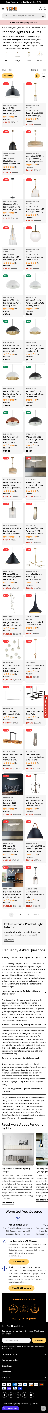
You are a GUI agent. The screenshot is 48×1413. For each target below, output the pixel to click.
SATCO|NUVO (31, 663)
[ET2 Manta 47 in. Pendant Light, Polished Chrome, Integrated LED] (12, 830)
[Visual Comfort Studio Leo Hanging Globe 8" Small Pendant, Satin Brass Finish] (35, 236)
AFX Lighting (31, 525)
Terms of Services (34, 1346)
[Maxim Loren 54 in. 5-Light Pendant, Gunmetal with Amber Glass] (12, 738)
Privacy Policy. (7, 1349)
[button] (3, 22)
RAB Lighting (8, 297)
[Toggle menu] (3, 8)
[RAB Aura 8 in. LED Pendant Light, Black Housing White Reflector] (35, 375)
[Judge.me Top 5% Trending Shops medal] (34, 1309)
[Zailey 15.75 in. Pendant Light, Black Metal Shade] (12, 92)
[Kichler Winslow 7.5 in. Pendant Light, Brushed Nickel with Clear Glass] (12, 512)
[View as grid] (37, 76)
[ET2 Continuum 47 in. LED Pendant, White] (12, 695)
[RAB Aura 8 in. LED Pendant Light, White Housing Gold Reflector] (35, 329)
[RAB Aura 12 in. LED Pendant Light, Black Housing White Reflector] (35, 421)
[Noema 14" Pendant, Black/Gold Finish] (35, 604)
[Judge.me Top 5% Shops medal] (24, 1309)
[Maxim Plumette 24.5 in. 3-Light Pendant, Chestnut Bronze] (35, 784)
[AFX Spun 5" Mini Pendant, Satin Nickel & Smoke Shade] (35, 738)
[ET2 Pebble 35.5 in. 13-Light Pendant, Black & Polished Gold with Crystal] (12, 876)
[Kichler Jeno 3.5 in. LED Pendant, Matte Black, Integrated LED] (12, 188)
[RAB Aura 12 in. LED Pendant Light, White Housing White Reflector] (12, 284)
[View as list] (43, 76)
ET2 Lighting (31, 480)
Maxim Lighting (32, 153)
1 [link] (11, 914)
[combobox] (24, 15)
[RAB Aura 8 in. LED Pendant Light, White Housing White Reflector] (35, 284)
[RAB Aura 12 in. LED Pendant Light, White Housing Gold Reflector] (12, 375)
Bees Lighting (14, 1403)
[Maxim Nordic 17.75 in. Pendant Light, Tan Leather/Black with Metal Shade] (35, 830)
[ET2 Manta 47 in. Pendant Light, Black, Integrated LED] (35, 466)
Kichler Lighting (10, 105)
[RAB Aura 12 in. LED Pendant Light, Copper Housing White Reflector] (12, 421)
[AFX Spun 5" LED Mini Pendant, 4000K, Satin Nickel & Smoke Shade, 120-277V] (35, 512)
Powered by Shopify (29, 1403)
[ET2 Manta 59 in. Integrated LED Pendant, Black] (12, 784)
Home (4, 27)
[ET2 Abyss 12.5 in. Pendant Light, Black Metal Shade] (12, 558)
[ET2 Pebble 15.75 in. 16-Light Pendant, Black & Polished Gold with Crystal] (12, 604)
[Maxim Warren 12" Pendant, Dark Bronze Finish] (35, 876)
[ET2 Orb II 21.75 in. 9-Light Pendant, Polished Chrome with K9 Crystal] (12, 649)
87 (29, 914)
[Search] (43, 15)
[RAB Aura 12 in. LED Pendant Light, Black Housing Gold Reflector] (12, 329)
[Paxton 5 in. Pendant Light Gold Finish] (35, 649)
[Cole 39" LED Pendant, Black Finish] (35, 695)
